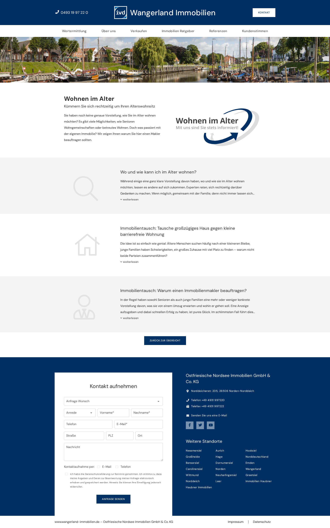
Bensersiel (192, 463)
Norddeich (193, 481)
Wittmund (192, 475)
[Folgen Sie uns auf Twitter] (200, 425)
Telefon (126, 467)
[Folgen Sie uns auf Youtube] (210, 425)
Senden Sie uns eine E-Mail (208, 415)
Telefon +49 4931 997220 (207, 400)
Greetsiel (251, 475)
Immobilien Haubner (259, 481)
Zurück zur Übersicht (165, 340)
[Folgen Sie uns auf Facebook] (189, 425)
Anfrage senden (113, 499)
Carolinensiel (194, 469)
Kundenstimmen (255, 31)
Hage (219, 456)
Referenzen (218, 31)
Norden (220, 469)
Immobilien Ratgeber (178, 31)
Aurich (220, 450)
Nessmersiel (194, 450)
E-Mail (106, 467)
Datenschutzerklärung (97, 474)
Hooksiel (251, 450)
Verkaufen (139, 31)
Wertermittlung (74, 31)
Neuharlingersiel (226, 475)
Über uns (109, 31)
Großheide (193, 456)
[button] (113, 401)
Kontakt (264, 12)
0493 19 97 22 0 (74, 12)
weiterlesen (131, 199)
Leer (218, 481)
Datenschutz (262, 522)
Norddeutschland (257, 456)
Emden (250, 463)
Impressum (235, 522)
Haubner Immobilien (199, 487)
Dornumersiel (224, 463)
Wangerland (253, 469)
